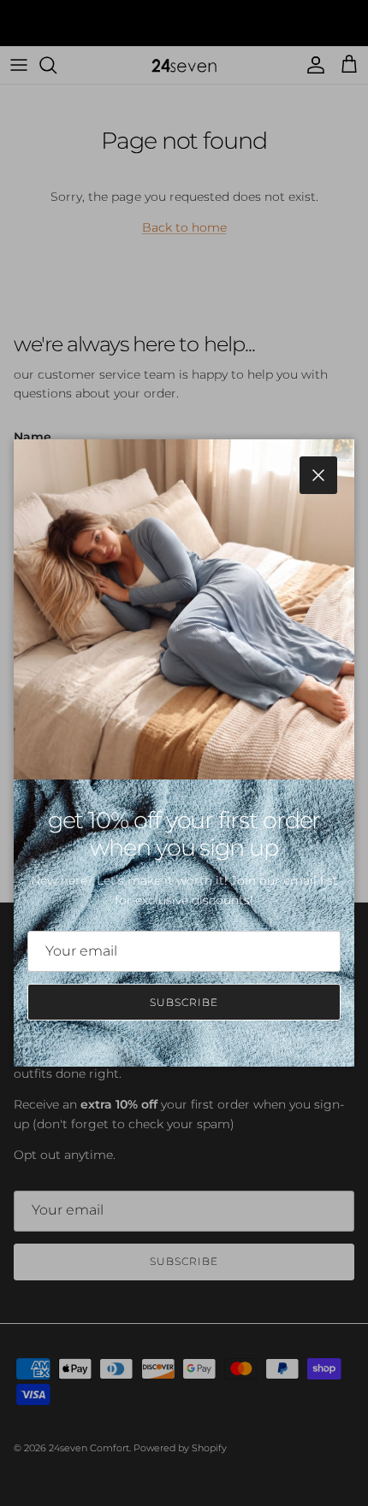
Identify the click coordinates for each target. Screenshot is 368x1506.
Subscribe (184, 1002)
